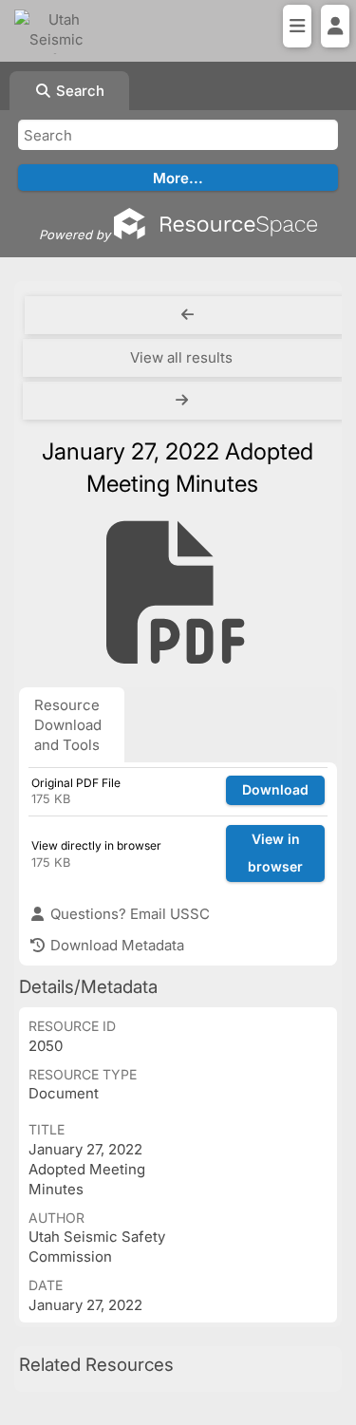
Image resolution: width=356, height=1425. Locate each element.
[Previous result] (187, 315)
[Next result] (184, 401)
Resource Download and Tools (68, 725)
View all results (181, 357)
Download (275, 789)
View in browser (275, 852)
